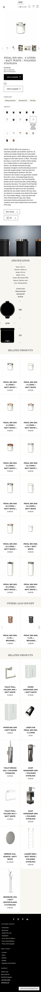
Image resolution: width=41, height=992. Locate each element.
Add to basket (12, 77)
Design (4, 960)
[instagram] (18, 919)
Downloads (5, 927)
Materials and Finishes (9, 963)
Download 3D (23, 100)
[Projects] (33, 6)
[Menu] (3, 7)
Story (3, 955)
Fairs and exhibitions (8, 941)
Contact (4, 952)
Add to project (12, 89)
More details (10, 212)
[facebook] (14, 919)
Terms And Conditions (8, 938)
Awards (4, 958)
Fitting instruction (10, 100)
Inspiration (5, 935)
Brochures (5, 930)
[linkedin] (27, 919)
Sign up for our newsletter (29, 988)
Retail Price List (6, 933)
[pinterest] (23, 919)
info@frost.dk (5, 982)
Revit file (32, 100)
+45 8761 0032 (5, 980)
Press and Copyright (8, 944)
